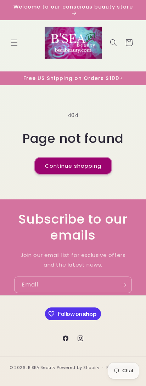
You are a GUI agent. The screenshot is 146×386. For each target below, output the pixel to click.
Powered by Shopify (78, 367)
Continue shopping (73, 166)
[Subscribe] (123, 285)
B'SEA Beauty (41, 367)
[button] (14, 42)
